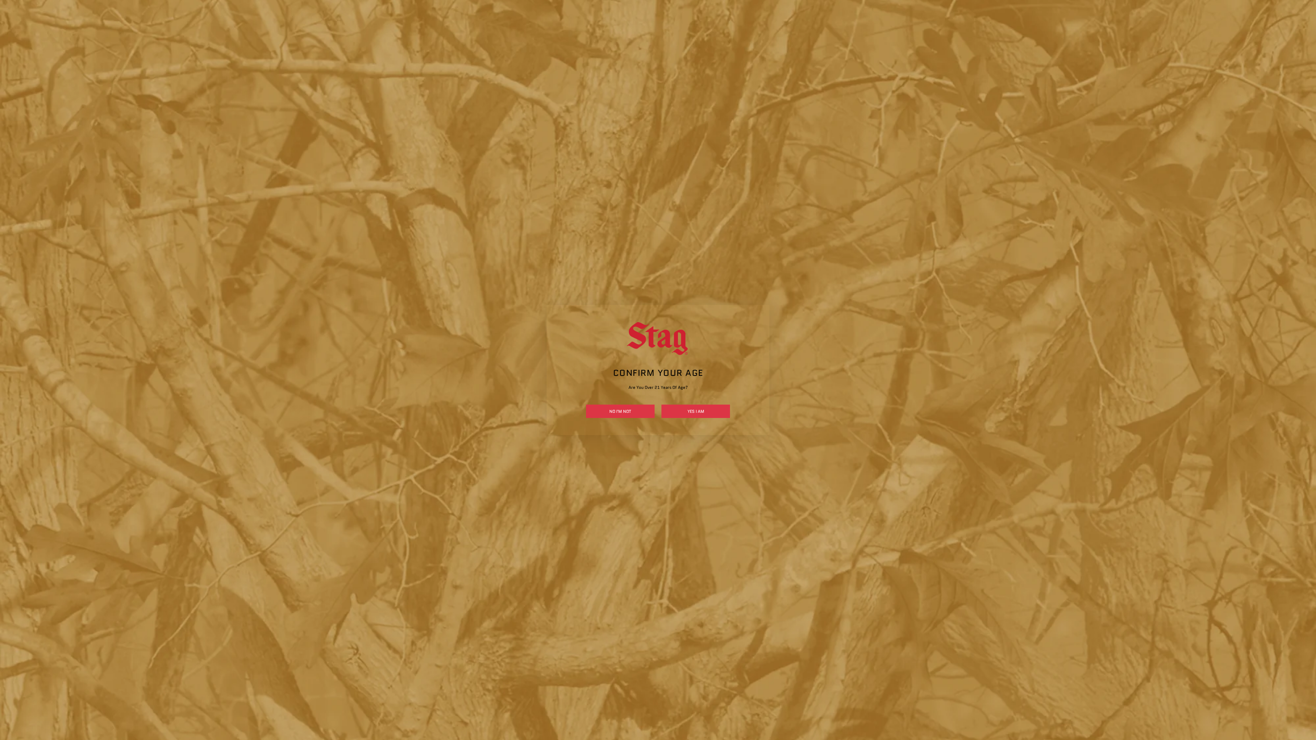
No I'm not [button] (620, 411)
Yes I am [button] (695, 411)
